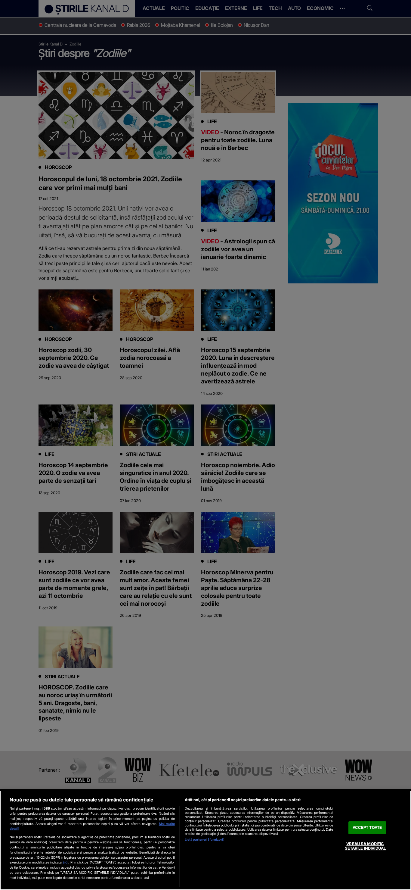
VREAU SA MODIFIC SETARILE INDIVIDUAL (365, 846)
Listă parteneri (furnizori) (204, 839)
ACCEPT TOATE (367, 827)
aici (65, 862)
